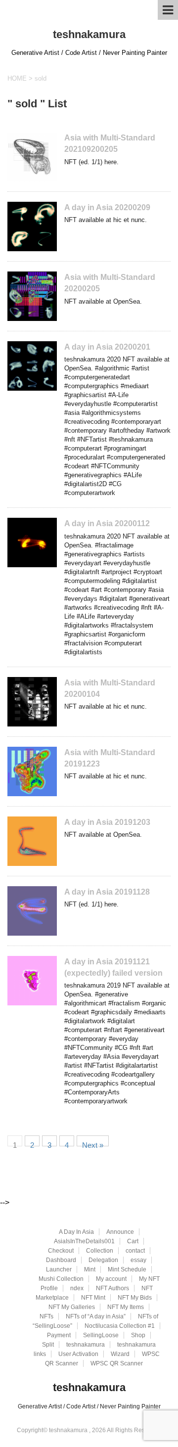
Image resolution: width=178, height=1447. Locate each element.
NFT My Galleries (71, 1307)
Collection (99, 1250)
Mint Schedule (127, 1269)
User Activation (78, 1354)
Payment (59, 1335)
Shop (138, 1335)
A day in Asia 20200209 (107, 207)
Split (48, 1344)
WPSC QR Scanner (116, 1363)
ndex (77, 1288)
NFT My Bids (135, 1297)
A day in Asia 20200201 (107, 347)
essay (138, 1260)
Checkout (61, 1250)
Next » (92, 1143)
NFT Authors (112, 1288)
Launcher (59, 1269)
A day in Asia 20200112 (107, 523)
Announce (120, 1231)
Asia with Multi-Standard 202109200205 (109, 143)
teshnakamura (89, 34)
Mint (89, 1269)
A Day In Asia (76, 1231)
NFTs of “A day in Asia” (96, 1316)
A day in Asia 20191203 (107, 822)
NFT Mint (93, 1297)
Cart (132, 1241)
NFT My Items (125, 1307)
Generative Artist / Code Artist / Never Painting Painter (89, 1406)
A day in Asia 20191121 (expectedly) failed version (113, 967)
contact (135, 1250)
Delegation (103, 1260)
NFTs (46, 1316)
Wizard (120, 1354)
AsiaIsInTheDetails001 (84, 1241)
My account (111, 1278)
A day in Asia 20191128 (107, 892)
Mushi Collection (61, 1278)
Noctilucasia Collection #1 (120, 1325)
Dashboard (61, 1260)
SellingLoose (101, 1335)
